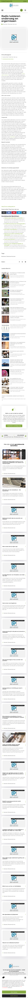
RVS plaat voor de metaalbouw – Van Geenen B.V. (11, 490)
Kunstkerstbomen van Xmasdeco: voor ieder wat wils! (13, 575)
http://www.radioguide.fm (8, 206)
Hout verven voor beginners (9, 603)
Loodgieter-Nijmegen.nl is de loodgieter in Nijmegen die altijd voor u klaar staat (13, 830)
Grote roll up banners (9, 239)
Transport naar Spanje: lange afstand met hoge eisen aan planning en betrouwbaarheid (17, 361)
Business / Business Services (10, 24)
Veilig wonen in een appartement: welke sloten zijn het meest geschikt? (17, 344)
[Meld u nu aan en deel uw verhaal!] (14, 409)
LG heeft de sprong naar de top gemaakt (14, 223)
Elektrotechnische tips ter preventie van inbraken (12, 519)
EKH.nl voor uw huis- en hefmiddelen (11, 886)
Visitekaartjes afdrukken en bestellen (13, 218)
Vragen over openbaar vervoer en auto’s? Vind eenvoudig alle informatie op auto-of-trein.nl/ (13, 773)
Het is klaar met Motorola (10, 229)
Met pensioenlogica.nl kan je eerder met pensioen (12, 660)
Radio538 (12, 137)
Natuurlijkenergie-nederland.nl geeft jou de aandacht (13, 858)
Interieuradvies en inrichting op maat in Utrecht (12, 688)
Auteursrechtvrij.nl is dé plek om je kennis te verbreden (13, 632)
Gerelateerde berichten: (8, 59)
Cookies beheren (14, 995)
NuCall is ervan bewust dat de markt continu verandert (11, 802)
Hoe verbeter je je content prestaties (18, 325)
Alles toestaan (14, 992)
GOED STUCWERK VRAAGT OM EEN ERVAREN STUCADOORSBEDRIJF (11, 745)
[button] (25, 977)
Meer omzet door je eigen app (9, 546)
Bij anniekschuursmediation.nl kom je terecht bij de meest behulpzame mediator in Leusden (13, 717)
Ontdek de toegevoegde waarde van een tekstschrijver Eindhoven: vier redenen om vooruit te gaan (13, 462)
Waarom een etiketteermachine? (10, 942)
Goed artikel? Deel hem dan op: (9, 57)
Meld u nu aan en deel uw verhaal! (14, 413)
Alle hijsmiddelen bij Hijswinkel (10, 914)
